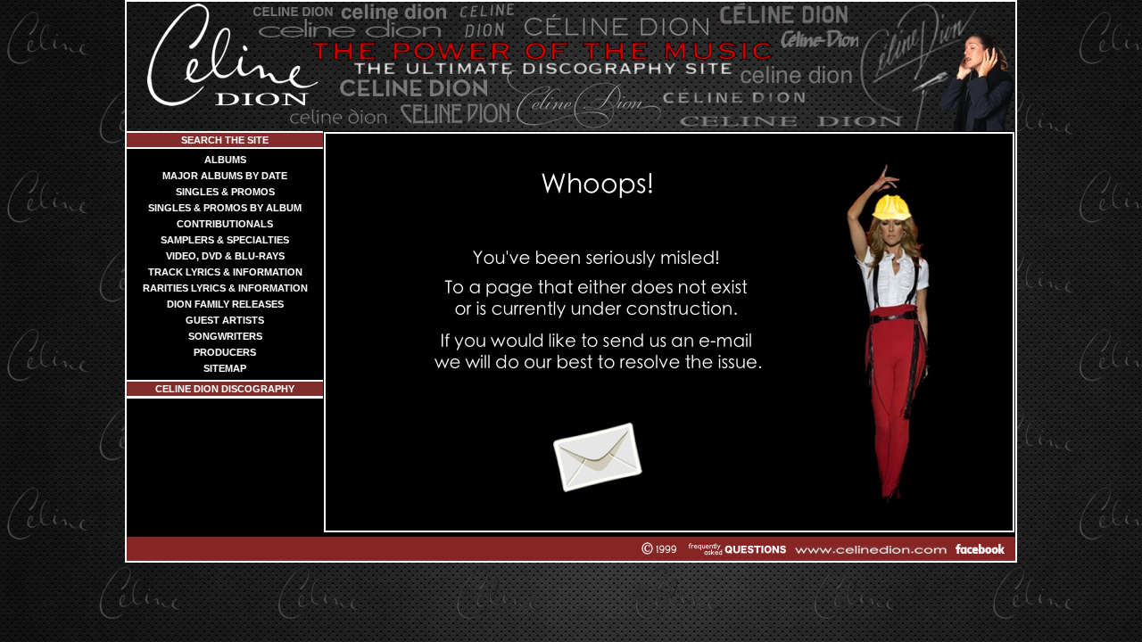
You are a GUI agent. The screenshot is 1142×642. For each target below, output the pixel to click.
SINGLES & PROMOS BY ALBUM (225, 207)
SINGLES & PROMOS (225, 191)
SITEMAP (224, 368)
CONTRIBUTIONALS (225, 223)
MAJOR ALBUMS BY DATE (224, 175)
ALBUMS (225, 159)
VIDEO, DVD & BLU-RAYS (225, 256)
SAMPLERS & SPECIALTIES (225, 240)
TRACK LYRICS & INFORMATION (225, 272)
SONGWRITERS (225, 336)
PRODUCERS (225, 352)
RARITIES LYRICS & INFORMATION (225, 288)
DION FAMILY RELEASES (225, 304)
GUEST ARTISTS (225, 320)
